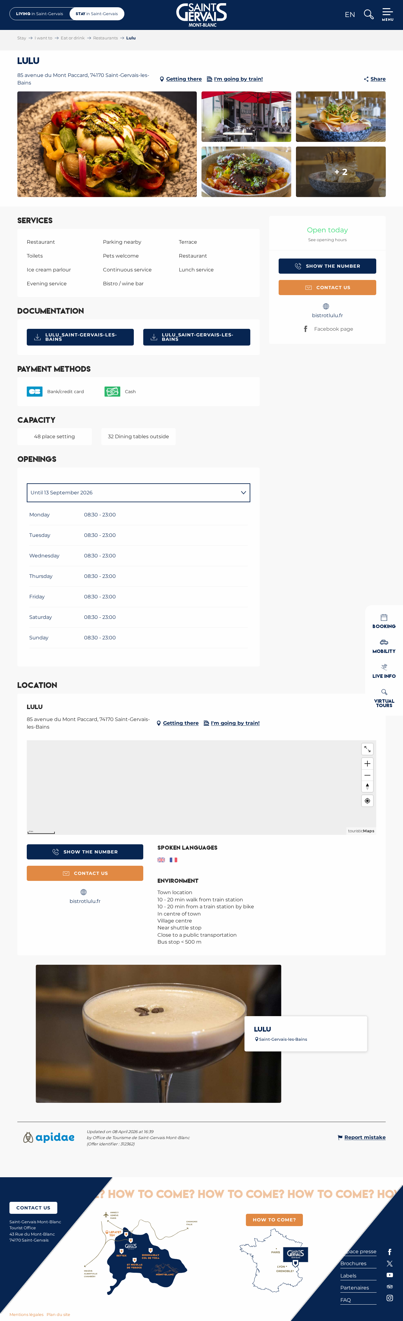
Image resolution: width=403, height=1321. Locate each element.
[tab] (132, 493)
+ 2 (341, 171)
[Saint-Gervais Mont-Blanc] (201, 15)
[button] (368, 15)
